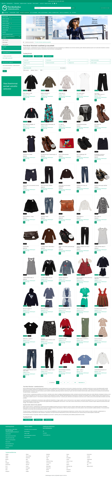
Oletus (36, 70)
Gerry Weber (28, 456)
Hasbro (27, 461)
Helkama (27, 462)
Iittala (27, 469)
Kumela (47, 456)
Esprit (7, 468)
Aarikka (7, 454)
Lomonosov (48, 462)
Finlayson (7, 471)
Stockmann (89, 454)
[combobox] (54, 8)
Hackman (28, 457)
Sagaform (69, 471)
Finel (6, 469)
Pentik (68, 459)
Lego (47, 457)
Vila (87, 464)
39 (75, 382)
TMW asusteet (48, 56)
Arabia (7, 457)
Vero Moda (89, 462)
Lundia (47, 464)
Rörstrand (68, 469)
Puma (68, 462)
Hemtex (27, 464)
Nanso (68, 454)
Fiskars (27, 454)
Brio (6, 461)
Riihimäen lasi (69, 466)
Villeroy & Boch (90, 466)
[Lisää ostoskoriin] (24, 99)
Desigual (7, 462)
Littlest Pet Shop (49, 461)
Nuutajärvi (69, 457)
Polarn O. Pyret (70, 461)
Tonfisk (88, 456)
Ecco (7, 466)
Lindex (47, 459)
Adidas (7, 456)
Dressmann (8, 464)
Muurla (47, 471)
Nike (67, 456)
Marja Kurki (48, 468)
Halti (27, 459)
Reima (68, 464)
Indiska (27, 471)
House (27, 466)
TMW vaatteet (28, 56)
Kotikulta (48, 454)
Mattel (47, 469)
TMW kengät (38, 56)
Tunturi (88, 457)
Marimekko (48, 466)
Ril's (67, 468)
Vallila (88, 461)
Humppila (28, 468)
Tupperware (89, 459)
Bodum (7, 459)
